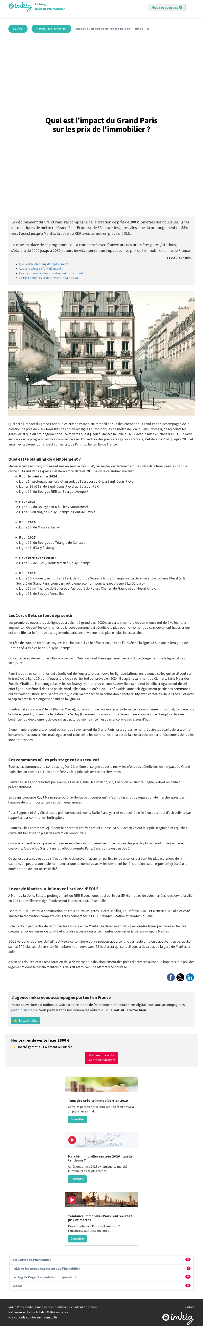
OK (87, 69)
